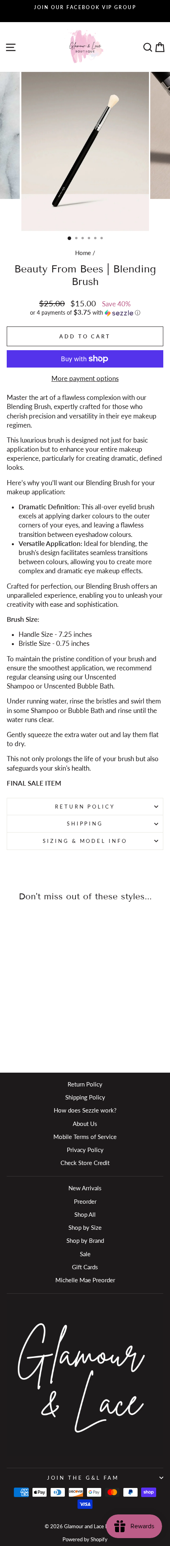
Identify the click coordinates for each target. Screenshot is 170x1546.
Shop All (85, 1214)
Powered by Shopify (85, 1539)
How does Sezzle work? (85, 1110)
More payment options (85, 379)
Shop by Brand (85, 1240)
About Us (85, 1123)
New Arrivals (85, 1187)
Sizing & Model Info (85, 841)
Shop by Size (85, 1227)
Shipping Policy (85, 1097)
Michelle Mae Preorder (85, 1279)
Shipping (85, 823)
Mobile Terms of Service (85, 1136)
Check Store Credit (85, 1162)
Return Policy (85, 806)
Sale (85, 1253)
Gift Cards (85, 1266)
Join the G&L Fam (83, 1478)
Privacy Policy (85, 1149)
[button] (85, 313)
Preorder (85, 1201)
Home (83, 252)
